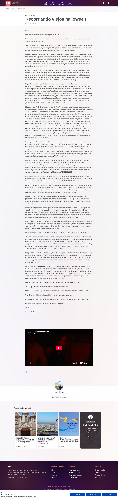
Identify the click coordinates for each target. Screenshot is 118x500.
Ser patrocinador (100, 470)
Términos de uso (100, 475)
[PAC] (8, 3)
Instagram (54, 475)
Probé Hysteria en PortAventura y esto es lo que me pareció (25, 440)
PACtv (53, 477)
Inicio (7, 8)
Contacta (97, 472)
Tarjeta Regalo (73, 477)
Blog (12, 8)
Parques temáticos (74, 470)
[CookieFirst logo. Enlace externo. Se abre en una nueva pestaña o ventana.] (2, 492)
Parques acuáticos (74, 472)
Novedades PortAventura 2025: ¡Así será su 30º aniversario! (68, 440)
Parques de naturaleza (75, 475)
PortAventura (30, 15)
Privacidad (98, 477)
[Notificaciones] (103, 3)
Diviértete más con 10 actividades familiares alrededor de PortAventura (46, 441)
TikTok (53, 472)
